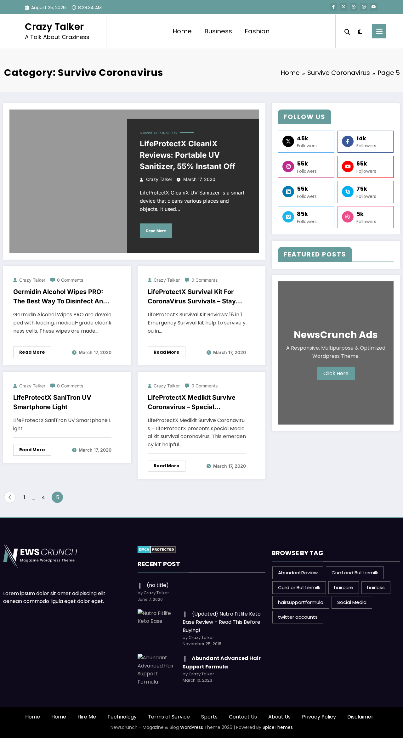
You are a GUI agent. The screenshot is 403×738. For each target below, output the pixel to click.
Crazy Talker (54, 26)
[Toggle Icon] (379, 31)
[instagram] (363, 7)
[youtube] (373, 7)
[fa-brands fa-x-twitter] (343, 7)
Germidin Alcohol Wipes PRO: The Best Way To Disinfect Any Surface (60, 297)
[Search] (347, 31)
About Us (279, 716)
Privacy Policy (319, 716)
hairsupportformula (300, 602)
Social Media (351, 602)
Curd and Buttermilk (355, 572)
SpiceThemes (278, 727)
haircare (343, 587)
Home (182, 31)
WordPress (191, 727)
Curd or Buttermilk (299, 587)
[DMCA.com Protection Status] (157, 549)
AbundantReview (298, 572)
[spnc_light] (359, 31)
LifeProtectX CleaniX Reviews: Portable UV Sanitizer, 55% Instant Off (188, 155)
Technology (122, 716)
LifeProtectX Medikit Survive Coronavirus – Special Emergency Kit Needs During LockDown (192, 403)
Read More (156, 230)
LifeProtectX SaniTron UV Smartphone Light (52, 402)
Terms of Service (169, 716)
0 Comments (70, 280)
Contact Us (243, 716)
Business (218, 31)
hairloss (376, 587)
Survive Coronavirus (158, 133)
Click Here (336, 373)
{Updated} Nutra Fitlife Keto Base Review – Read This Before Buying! (222, 622)
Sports (209, 716)
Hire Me (86, 716)
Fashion (257, 31)
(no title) (158, 585)
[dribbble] (353, 7)
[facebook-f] (333, 7)
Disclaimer (360, 716)
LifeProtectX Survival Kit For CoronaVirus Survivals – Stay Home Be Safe (192, 297)
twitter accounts (298, 617)
